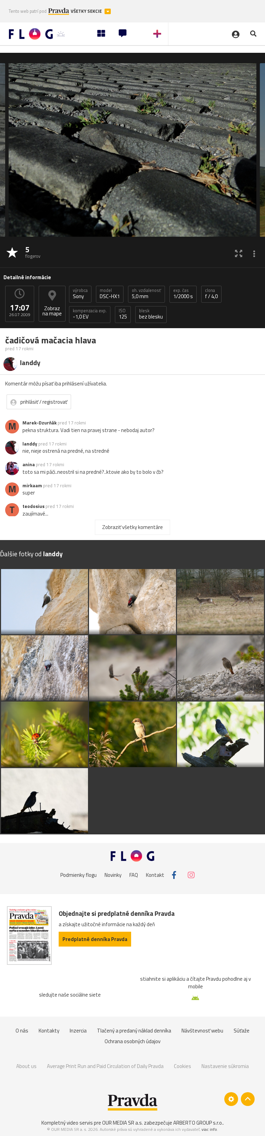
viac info (209, 1129)
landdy (29, 443)
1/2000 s (183, 293)
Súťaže (241, 1030)
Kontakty (49, 1030)
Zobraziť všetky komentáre (132, 527)
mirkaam (32, 485)
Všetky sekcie (87, 11)
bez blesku (151, 314)
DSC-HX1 (110, 293)
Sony (80, 293)
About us (26, 1066)
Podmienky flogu (78, 875)
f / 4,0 (211, 293)
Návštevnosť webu (202, 1030)
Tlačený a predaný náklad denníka (134, 1030)
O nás (22, 1030)
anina (28, 464)
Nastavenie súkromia (225, 1066)
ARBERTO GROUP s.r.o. (198, 1123)
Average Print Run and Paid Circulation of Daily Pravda (105, 1066)
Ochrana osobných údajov (132, 1041)
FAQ (133, 875)
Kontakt (155, 875)
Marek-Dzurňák (39, 422)
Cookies (182, 1066)
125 (123, 314)
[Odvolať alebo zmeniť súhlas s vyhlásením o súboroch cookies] (231, 1099)
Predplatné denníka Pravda (94, 939)
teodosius (33, 506)
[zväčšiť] (238, 253)
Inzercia (78, 1030)
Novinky (113, 875)
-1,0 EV (90, 314)
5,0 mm (146, 293)
